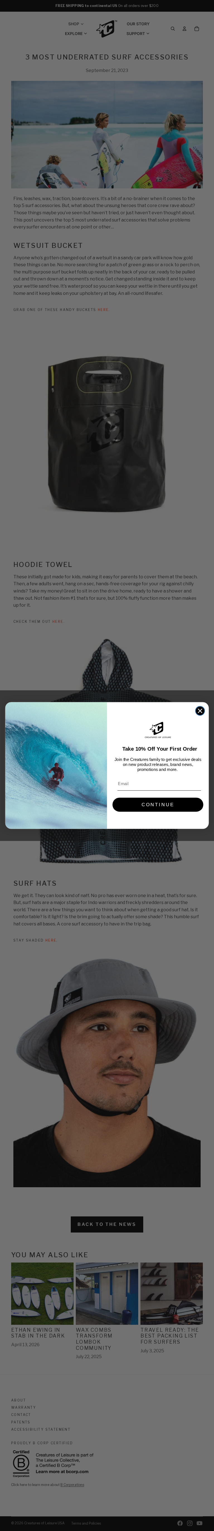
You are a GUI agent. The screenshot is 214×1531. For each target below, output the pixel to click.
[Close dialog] (200, 710)
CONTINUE (158, 804)
